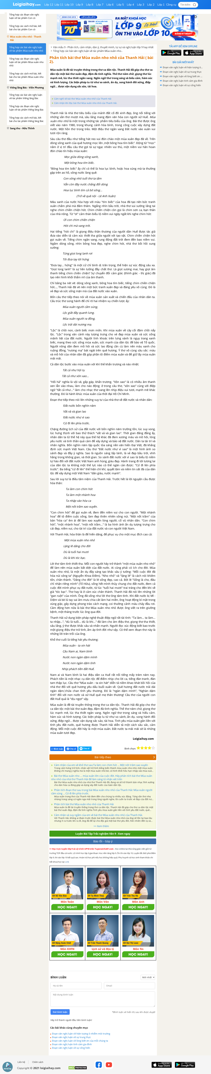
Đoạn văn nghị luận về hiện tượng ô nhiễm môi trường (81, 1033)
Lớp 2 (150, 4)
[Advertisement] (183, 136)
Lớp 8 (89, 4)
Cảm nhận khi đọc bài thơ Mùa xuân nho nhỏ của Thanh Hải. (85, 103)
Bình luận (58, 749)
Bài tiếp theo (103, 757)
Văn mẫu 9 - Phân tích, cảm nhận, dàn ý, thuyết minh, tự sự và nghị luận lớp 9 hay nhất (103, 47)
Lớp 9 (79, 4)
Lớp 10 (69, 4)
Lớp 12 (48, 4)
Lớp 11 (59, 4)
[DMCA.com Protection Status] (77, 1069)
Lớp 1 (161, 4)
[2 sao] (142, 748)
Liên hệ (21, 1062)
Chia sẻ (72, 748)
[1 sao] (138, 748)
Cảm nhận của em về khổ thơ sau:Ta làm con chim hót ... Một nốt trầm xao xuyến (100, 765)
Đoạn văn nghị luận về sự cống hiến (71, 1047)
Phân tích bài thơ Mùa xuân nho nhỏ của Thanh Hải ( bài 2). (101, 59)
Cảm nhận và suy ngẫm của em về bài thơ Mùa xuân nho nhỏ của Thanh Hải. (98, 815)
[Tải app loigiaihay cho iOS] (193, 53)
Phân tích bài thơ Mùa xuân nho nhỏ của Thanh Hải (83, 804)
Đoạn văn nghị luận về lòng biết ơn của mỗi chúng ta (80, 1040)
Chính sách (37, 1062)
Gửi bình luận (60, 1012)
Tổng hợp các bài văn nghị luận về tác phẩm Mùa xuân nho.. (87, 51)
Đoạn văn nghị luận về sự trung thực (71, 1037)
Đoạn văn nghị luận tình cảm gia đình (72, 1044)
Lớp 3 (140, 4)
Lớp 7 (99, 4)
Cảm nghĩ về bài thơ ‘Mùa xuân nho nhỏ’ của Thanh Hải (82, 98)
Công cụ (171, 4)
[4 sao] (149, 748)
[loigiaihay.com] (27, 5)
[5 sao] (153, 748)
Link (67, 861)
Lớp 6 (110, 4)
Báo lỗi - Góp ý (102, 841)
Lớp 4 (130, 4)
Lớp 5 (120, 4)
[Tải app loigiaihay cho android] (171, 53)
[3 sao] (146, 748)
